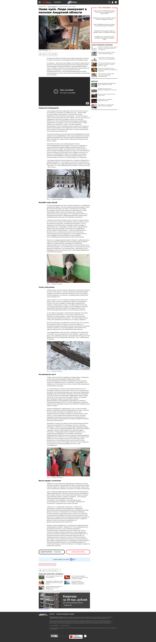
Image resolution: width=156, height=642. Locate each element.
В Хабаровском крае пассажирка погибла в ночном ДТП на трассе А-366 (104, 38)
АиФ (50, 50)
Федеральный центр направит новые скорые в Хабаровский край (104, 18)
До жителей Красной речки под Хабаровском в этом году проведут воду (54, 588)
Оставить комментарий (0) (78, 551)
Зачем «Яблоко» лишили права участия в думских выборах (106, 105)
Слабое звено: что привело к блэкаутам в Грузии (105, 100)
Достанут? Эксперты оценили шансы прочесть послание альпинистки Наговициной (107, 48)
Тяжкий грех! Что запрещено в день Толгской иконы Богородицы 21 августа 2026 (104, 12)
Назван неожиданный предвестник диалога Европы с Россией (107, 84)
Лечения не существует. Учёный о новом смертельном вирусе (106, 53)
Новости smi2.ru (44, 609)
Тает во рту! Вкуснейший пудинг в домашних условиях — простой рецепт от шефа (107, 64)
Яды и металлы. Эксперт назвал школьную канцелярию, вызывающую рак (106, 75)
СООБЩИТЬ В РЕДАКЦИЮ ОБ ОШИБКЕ (65, 614)
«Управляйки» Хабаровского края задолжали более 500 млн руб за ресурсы (54, 582)
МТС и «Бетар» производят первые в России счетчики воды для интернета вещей (79, 577)
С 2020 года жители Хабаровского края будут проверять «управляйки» (77, 582)
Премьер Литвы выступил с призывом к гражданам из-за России (107, 89)
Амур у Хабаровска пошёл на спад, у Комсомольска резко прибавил (104, 25)
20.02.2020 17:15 (42, 6)
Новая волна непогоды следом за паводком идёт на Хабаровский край (104, 31)
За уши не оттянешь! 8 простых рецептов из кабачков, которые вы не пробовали (107, 70)
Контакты (51, 614)
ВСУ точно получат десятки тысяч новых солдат (106, 95)
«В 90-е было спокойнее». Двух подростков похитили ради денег (106, 58)
